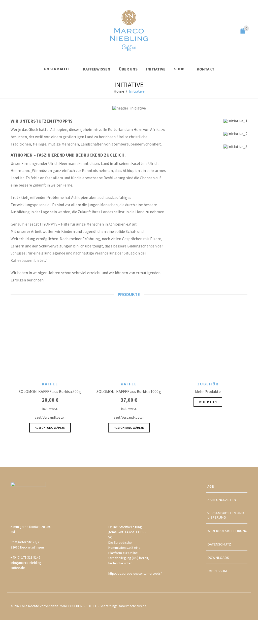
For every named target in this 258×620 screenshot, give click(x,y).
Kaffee (50, 383)
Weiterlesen (208, 402)
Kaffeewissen (96, 68)
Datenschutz (219, 544)
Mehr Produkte (208, 391)
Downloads (218, 557)
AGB (210, 486)
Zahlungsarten (221, 499)
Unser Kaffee (57, 68)
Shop (179, 68)
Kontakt (205, 68)
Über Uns (128, 68)
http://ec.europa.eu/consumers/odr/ (135, 573)
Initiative (156, 68)
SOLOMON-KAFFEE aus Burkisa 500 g (50, 391)
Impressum (217, 571)
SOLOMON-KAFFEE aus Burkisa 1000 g (129, 391)
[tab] (129, 294)
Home (119, 91)
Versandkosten (54, 417)
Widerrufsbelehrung (227, 530)
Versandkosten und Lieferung (225, 515)
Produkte (129, 294)
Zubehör (208, 383)
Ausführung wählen (50, 427)
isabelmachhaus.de (132, 606)
